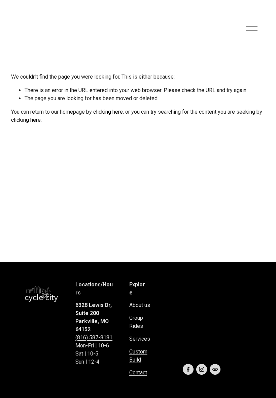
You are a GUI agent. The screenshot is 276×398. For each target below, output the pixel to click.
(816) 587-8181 (93, 337)
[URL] (215, 369)
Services (139, 339)
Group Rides (136, 322)
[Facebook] (188, 369)
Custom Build (138, 355)
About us (139, 305)
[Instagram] (201, 369)
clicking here (108, 112)
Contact (138, 372)
